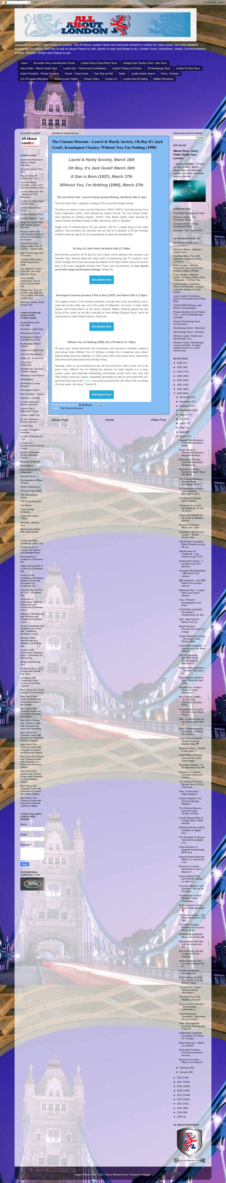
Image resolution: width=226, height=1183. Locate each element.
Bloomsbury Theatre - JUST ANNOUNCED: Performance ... (191, 462)
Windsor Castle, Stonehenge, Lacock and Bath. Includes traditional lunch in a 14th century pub (188, 346)
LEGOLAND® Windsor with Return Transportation (187, 306)
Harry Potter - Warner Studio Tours (39, 68)
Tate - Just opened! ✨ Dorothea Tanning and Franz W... (192, 1026)
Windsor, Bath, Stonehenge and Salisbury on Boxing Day (30, 642)
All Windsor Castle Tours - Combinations (187, 244)
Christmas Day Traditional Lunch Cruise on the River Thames (30, 682)
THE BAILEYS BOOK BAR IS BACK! (190, 499)
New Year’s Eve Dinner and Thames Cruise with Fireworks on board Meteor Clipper (31, 776)
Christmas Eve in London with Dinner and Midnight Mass (30, 550)
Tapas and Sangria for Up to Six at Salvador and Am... (191, 518)
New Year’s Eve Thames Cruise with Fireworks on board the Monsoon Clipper (31, 748)
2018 (180, 1077)
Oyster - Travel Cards (76, 73)
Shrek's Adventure (29, 487)
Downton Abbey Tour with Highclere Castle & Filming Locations (187, 259)
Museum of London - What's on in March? (191, 1061)
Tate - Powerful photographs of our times (190, 602)
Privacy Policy (91, 78)
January (184, 1072)
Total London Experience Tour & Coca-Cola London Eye (30, 282)
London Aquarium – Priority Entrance (30, 403)
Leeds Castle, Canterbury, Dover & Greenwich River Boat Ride (189, 299)
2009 (180, 1116)
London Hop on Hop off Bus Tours (99, 63)
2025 (180, 367)
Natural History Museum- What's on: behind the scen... (192, 859)
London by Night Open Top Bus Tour (32, 202)
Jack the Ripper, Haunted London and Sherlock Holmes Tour (32, 185)
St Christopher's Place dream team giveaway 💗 (192, 908)
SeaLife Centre (28, 476)
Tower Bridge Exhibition (27, 510)
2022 (180, 380)
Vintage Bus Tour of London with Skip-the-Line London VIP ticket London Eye (32, 294)
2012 (180, 1103)
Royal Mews (26, 465)
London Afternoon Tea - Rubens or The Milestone (32, 194)
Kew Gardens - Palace (32, 394)
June (182, 423)
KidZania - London (30, 398)
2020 (180, 389)
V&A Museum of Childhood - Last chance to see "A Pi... (191, 554)
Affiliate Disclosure (163, 78)
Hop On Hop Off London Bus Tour (29, 177)
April (182, 432)
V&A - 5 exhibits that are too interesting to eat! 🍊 (191, 722)
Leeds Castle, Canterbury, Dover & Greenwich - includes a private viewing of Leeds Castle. (188, 288)
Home (24, 63)
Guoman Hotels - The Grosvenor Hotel (184, 218)
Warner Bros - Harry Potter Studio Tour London (185, 155)
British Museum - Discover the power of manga (191, 629)
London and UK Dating (135, 78)
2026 (180, 363)
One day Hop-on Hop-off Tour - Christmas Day (32, 592)
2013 (180, 1099)
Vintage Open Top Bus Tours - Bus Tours (145, 63)
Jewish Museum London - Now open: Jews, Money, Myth (191, 639)
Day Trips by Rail (103, 73)
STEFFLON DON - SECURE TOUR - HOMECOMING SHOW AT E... (189, 659)
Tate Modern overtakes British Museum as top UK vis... (192, 544)
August (184, 414)
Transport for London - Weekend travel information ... (191, 690)
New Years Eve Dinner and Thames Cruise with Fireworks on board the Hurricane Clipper (32, 762)
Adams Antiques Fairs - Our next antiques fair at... (191, 963)
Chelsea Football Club (32, 350)
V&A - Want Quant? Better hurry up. (189, 620)
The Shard (25, 505)
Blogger (147, 1174)
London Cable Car (30, 415)
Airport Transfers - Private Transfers (39, 73)
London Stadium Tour (31, 214)
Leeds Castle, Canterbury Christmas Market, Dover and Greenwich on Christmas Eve (31, 580)
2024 (180, 371)
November (185, 401)
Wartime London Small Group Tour (32, 303)
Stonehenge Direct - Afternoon (189, 328)
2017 (180, 1082)
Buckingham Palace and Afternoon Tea (30, 338)
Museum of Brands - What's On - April (189, 526)
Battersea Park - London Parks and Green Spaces (192, 593)
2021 (180, 385)
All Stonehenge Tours (158, 68)
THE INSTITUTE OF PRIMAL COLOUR (190, 998)
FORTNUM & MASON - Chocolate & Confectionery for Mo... (192, 612)
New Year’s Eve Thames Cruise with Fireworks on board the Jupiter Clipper (30, 790)
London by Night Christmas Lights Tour (31, 542)
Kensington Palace (30, 390)
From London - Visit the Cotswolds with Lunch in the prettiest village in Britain (188, 268)
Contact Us (111, 78)
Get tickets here (101, 279)
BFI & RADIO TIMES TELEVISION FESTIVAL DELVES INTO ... (190, 701)
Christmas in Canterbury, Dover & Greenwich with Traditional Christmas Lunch (31, 604)
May (182, 427)
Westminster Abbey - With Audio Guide (31, 530)
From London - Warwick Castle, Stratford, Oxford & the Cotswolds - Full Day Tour (189, 277)
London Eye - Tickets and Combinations (84, 68)
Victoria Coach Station (66, 78)
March (183, 436)
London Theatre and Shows (127, 68)
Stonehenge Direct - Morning (188, 332)
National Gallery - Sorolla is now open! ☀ (192, 749)
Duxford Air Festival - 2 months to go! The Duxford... (191, 564)
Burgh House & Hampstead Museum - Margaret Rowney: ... (192, 452)
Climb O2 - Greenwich (32, 358)
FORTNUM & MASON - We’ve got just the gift (191, 935)
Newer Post (60, 420)
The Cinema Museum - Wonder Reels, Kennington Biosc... (191, 482)
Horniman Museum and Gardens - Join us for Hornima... (191, 888)
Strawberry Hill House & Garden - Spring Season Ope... (191, 535)
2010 (180, 1112)
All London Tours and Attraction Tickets (54, 63)
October (184, 406)
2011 (180, 1108)
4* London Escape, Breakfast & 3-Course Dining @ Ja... (191, 927)
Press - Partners (170, 73)
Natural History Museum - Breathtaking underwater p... (191, 1007)
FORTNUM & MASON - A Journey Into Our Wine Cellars (192, 648)
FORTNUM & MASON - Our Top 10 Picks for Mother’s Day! (191, 980)
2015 (180, 1090)
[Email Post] (99, 405)
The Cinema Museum (71, 408)
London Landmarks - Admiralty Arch (190, 972)
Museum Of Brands (30, 461)
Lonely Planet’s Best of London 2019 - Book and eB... (191, 820)
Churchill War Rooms (31, 354)
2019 (180, 393)
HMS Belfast (26, 379)
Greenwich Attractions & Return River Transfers (31, 162)
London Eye (26, 426)
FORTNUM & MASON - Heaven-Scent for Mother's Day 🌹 (191, 741)
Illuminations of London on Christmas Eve (31, 559)
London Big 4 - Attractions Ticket (29, 409)
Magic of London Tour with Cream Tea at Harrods (31, 225)
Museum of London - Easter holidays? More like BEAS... (192, 472)
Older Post (158, 420)
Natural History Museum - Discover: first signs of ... (191, 670)
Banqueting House (30, 333)
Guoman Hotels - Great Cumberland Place (185, 225)
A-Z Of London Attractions (34, 78)
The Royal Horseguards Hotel (188, 213)
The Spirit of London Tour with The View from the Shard (31, 271)
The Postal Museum (30, 501)
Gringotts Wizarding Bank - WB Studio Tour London (192, 573)
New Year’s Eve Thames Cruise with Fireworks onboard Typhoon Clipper (30, 802)
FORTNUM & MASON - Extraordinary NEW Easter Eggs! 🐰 (191, 758)
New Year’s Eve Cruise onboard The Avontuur (32, 691)
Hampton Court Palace (32, 375)
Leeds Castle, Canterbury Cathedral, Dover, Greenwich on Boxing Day (32, 654)
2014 (180, 1095)
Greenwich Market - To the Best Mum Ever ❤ (191, 766)
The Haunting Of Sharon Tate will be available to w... (192, 840)
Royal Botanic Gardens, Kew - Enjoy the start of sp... (191, 680)
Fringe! (88, 380)
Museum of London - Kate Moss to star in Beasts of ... (190, 869)
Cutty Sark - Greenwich (26, 363)
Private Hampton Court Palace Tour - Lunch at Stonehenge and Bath (189, 314)
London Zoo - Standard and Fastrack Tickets (32, 446)
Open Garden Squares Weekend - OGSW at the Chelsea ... (191, 731)
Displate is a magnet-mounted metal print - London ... (191, 775)
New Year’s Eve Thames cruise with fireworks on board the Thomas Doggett (32, 736)
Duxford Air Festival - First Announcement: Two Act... (191, 1052)
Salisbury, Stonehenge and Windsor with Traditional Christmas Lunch (32, 618)
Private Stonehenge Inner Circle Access (186, 322)
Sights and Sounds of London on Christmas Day (31, 568)
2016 (180, 1086)
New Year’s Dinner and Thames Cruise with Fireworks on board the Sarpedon (30, 724)
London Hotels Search (143, 73)
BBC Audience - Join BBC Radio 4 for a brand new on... (192, 583)
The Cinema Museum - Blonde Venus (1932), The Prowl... (191, 784)
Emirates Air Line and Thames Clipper (31, 370)
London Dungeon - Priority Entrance (30, 420)
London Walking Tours (32, 218)
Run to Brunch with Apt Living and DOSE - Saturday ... (191, 954)
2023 (180, 376)
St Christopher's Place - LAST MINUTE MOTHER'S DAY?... (191, 491)
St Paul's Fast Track (30, 491)
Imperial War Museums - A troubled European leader (192, 443)
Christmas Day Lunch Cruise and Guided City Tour (31, 671)
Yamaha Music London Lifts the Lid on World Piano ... (191, 712)
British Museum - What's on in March (191, 1044)
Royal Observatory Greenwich (30, 471)
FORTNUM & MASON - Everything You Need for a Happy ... (191, 1036)
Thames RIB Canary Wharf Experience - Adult (31, 262)
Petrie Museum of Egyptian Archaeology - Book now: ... (192, 850)
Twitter (121, 73)
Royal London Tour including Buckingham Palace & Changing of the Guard (31, 235)
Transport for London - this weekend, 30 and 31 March (191, 508)
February (185, 1068)
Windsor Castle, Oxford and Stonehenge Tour (187, 337)
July (182, 419)
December (185, 397)
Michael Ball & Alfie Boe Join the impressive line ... (191, 944)
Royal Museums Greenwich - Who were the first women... (192, 1016)
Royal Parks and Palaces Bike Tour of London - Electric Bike (31, 246)
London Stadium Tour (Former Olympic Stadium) (190, 801)
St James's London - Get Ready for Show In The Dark (192, 918)
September (186, 410)
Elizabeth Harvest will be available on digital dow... (191, 830)
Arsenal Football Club (31, 329)
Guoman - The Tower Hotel (187, 230)
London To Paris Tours (188, 68)
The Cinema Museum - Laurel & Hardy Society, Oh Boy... (191, 811)
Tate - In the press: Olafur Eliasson (189, 792)
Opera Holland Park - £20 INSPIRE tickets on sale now (191, 879)
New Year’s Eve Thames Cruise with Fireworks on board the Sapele (30, 700)
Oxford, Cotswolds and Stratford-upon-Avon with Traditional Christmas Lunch (32, 630)
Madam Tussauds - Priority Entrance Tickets (30, 455)
